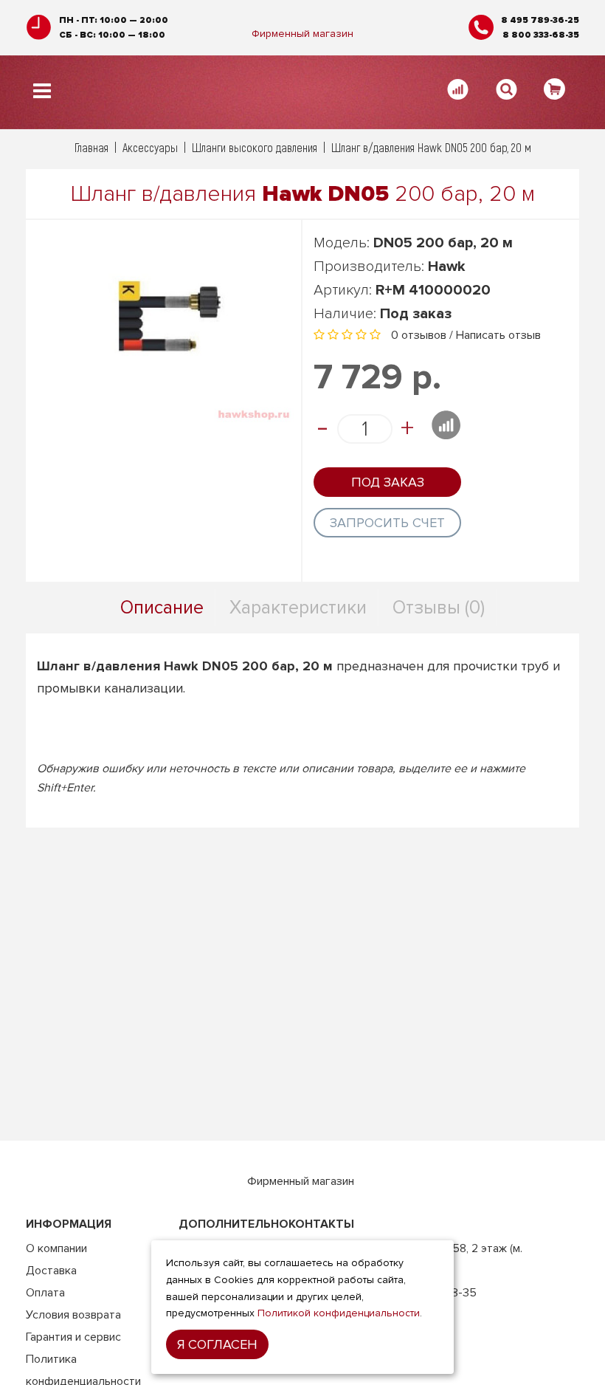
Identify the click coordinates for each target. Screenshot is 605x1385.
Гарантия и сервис (73, 1337)
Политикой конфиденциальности (338, 1313)
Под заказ (387, 482)
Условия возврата (73, 1314)
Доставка (51, 1270)
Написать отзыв (498, 335)
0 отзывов (418, 335)
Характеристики (298, 608)
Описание (162, 608)
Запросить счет (387, 523)
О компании (56, 1248)
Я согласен (217, 1344)
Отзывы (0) (439, 608)
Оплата (45, 1292)
